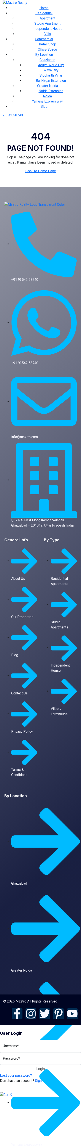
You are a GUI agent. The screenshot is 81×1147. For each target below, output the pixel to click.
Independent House (47, 29)
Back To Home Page (40, 171)
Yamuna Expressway (47, 101)
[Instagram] (30, 1013)
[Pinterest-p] (58, 1013)
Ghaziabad (47, 60)
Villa (47, 34)
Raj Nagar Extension (51, 81)
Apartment (47, 18)
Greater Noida (47, 86)
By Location (44, 55)
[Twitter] (44, 1013)
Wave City (51, 70)
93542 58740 (13, 115)
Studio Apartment (47, 23)
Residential (43, 13)
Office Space (47, 49)
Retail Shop (47, 44)
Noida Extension (51, 91)
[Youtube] (72, 1013)
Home (44, 8)
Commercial (44, 39)
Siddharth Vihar (51, 75)
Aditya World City (51, 65)
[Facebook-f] (17, 1013)
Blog (44, 106)
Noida (47, 96)
